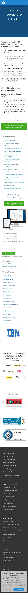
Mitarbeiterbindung (8, 503)
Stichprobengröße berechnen (13, 188)
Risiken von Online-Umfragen (12, 152)
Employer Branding (8, 500)
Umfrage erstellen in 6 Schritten (11, 178)
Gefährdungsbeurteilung (10, 506)
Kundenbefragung (8, 279)
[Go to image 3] (14, 408)
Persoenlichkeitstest (9, 509)
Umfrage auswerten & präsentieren (10, 155)
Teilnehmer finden (9, 185)
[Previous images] (2, 403)
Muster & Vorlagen (8, 521)
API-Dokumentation (8, 557)
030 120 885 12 (8, 263)
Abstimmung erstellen (9, 317)
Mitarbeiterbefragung (9, 285)
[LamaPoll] (3, 2)
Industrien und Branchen (10, 528)
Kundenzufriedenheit (8, 282)
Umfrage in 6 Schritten (9, 311)
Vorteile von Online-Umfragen (13, 148)
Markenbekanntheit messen (11, 475)
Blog (4, 564)
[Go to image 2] (13, 408)
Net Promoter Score (9, 462)
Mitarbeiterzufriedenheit (10, 490)
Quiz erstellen (7, 320)
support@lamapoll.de (10, 266)
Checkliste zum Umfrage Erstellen (14, 182)
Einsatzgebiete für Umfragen (14, 174)
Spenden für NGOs (8, 560)
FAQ (4, 540)
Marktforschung (7, 288)
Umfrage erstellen (9, 140)
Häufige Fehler (7, 314)
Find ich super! (19, 589)
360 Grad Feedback (8, 497)
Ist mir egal (8, 589)
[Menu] (24, 2)
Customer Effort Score (9, 466)
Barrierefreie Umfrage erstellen (11, 144)
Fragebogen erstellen (8, 301)
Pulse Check (6, 493)
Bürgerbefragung (7, 292)
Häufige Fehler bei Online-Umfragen (12, 160)
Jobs (4, 567)
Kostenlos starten (8, 253)
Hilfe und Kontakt (8, 570)
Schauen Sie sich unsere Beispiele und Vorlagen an (14, 126)
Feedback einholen (8, 308)
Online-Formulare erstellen (10, 304)
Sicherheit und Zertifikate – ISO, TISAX (12, 553)
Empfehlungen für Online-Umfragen (11, 165)
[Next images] (25, 403)
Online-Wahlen (7, 295)
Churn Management (8, 469)
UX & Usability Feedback (10, 472)
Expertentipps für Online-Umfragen (11, 170)
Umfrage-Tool (7, 276)
